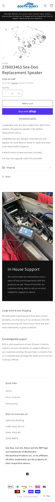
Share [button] (8, 176)
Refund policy (12, 403)
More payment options (27, 118)
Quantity (5, 87)
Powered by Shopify (31, 497)
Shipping (14, 83)
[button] (3, 6)
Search (9, 391)
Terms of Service (13, 397)
